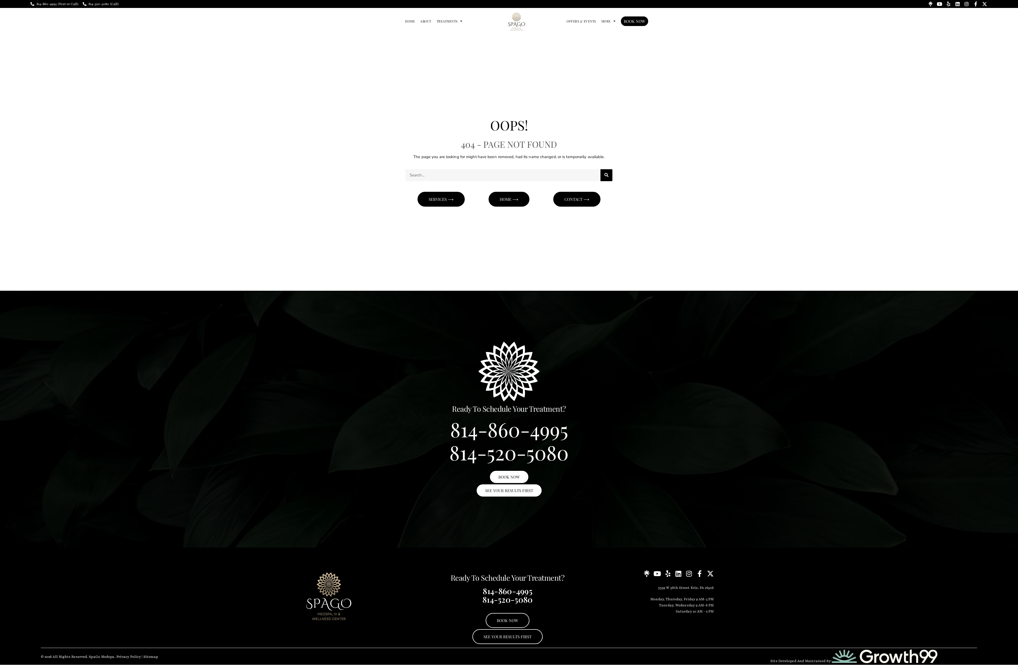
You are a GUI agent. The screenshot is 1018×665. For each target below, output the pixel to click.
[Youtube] (939, 4)
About (425, 21)
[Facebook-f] (975, 4)
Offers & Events (581, 21)
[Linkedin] (957, 4)
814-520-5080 (509, 452)
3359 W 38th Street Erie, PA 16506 (686, 587)
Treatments (447, 21)
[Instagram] (966, 4)
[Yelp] (948, 4)
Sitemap (150, 656)
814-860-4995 (509, 429)
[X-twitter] (984, 4)
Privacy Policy (128, 656)
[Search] (606, 175)
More (606, 21)
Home (410, 21)
